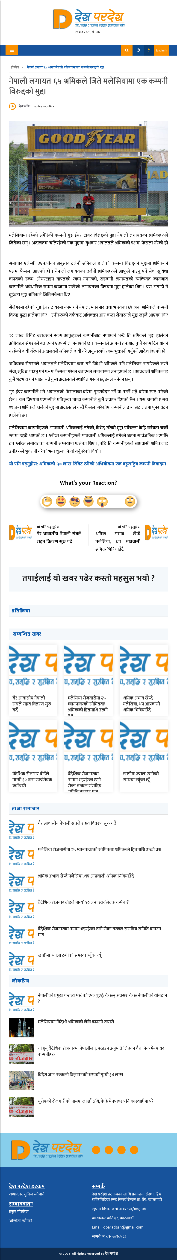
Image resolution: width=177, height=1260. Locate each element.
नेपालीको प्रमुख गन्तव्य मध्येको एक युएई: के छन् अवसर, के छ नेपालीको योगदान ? (102, 998)
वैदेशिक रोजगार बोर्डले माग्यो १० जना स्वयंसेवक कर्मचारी (32, 780)
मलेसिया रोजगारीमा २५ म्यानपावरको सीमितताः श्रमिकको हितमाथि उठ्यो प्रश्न (88, 707)
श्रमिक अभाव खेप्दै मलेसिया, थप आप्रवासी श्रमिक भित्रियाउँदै (141, 704)
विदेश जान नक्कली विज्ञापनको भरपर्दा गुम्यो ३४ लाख (80, 1075)
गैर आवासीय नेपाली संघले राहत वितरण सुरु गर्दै (31, 704)
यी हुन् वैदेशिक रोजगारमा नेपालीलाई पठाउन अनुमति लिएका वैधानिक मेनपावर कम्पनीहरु (101, 1051)
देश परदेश (24, 106)
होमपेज (15, 67)
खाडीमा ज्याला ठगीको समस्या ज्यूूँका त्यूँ (141, 777)
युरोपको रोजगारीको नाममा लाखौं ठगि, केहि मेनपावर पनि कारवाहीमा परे (96, 1101)
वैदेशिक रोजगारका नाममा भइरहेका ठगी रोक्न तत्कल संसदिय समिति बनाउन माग (84, 783)
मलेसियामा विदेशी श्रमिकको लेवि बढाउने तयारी (76, 1022)
